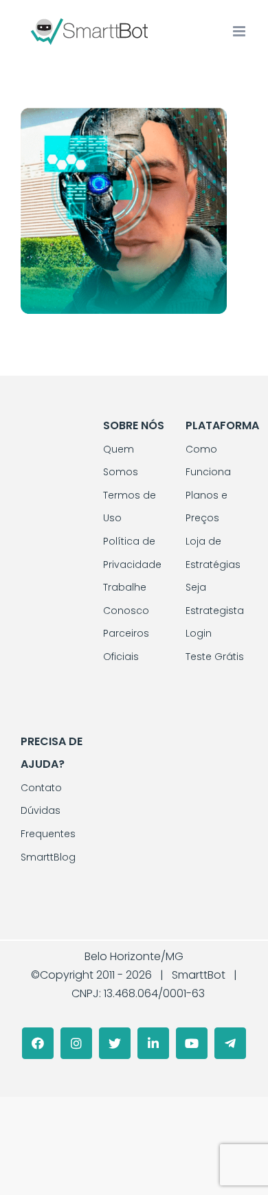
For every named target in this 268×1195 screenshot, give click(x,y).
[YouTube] (192, 1043)
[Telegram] (230, 1043)
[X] (115, 1043)
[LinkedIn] (153, 1043)
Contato (41, 788)
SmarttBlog (48, 857)
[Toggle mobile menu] (240, 31)
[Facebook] (38, 1043)
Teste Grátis (215, 656)
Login (199, 633)
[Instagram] (76, 1043)
